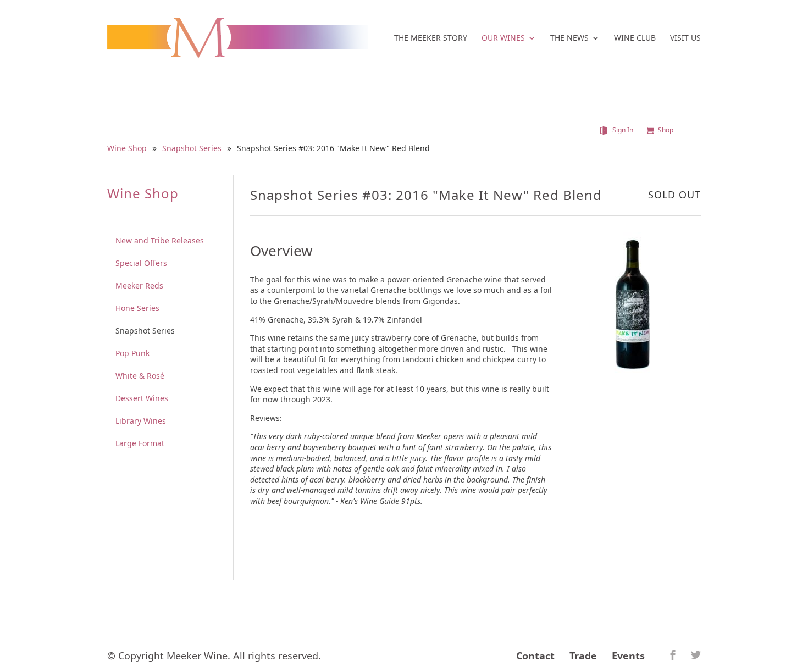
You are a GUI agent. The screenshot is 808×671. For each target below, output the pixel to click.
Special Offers (141, 263)
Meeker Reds (139, 285)
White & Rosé (139, 375)
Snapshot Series (192, 148)
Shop (665, 130)
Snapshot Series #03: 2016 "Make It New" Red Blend (333, 148)
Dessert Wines (141, 398)
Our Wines (503, 38)
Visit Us (685, 38)
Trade (583, 655)
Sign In (622, 130)
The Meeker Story (430, 38)
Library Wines (140, 420)
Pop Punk (132, 353)
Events (628, 655)
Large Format (139, 443)
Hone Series (137, 308)
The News (569, 38)
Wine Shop (127, 148)
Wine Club (635, 38)
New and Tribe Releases (159, 240)
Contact (535, 655)
